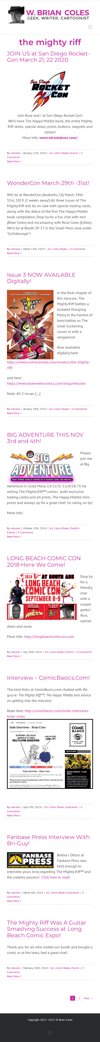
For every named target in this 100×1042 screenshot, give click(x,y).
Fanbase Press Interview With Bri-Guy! (48, 840)
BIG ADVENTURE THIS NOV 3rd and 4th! (45, 437)
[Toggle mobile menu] (90, 27)
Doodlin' (75, 528)
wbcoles (15, 153)
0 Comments (77, 249)
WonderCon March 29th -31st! (48, 183)
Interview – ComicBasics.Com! (48, 677)
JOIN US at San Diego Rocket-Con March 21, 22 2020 (48, 56)
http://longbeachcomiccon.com (48, 636)
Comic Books (61, 153)
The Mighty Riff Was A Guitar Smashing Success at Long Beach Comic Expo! (46, 928)
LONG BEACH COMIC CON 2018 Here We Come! (44, 561)
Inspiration (71, 807)
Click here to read (55, 877)
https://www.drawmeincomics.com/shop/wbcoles (46, 383)
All (51, 153)
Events (74, 153)
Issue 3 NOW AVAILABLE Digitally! (41, 277)
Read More (13, 161)
